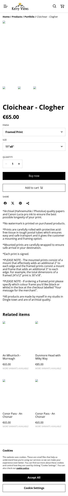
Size (5, 140)
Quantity (8, 157)
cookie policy (22, 468)
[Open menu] (6, 6)
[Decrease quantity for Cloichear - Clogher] (6, 164)
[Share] (27, 203)
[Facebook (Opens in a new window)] (5, 203)
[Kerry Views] (20, 6)
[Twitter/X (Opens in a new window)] (12, 203)
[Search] (54, 6)
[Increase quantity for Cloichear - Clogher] (19, 164)
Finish (6, 125)
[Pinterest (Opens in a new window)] (20, 203)
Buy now (34, 176)
